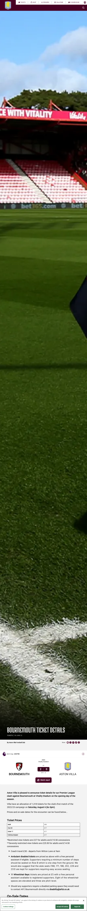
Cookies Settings (8, 906)
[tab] (22, 2)
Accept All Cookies (62, 906)
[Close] (83, 900)
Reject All (77, 906)
